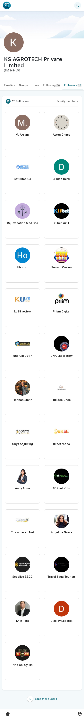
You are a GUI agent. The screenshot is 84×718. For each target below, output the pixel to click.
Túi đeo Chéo (62, 400)
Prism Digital (61, 311)
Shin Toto (22, 621)
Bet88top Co (22, 179)
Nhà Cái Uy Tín (23, 665)
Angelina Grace (61, 532)
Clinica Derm (62, 179)
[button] (79, 713)
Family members (67, 101)
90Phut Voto (61, 488)
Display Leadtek (61, 621)
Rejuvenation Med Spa (22, 223)
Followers (72, 85)
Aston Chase (61, 134)
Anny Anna (22, 488)
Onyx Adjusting (22, 444)
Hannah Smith (22, 400)
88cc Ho (22, 267)
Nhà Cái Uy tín (22, 356)
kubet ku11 (61, 223)
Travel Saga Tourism (61, 576)
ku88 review (22, 311)
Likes (35, 85)
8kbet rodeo (61, 444)
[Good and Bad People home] (7, 5)
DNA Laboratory (61, 356)
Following (51, 85)
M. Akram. (22, 134)
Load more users (45, 698)
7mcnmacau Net (22, 532)
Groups (24, 85)
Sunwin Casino (61, 267)
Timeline (9, 85)
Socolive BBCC (22, 576)
